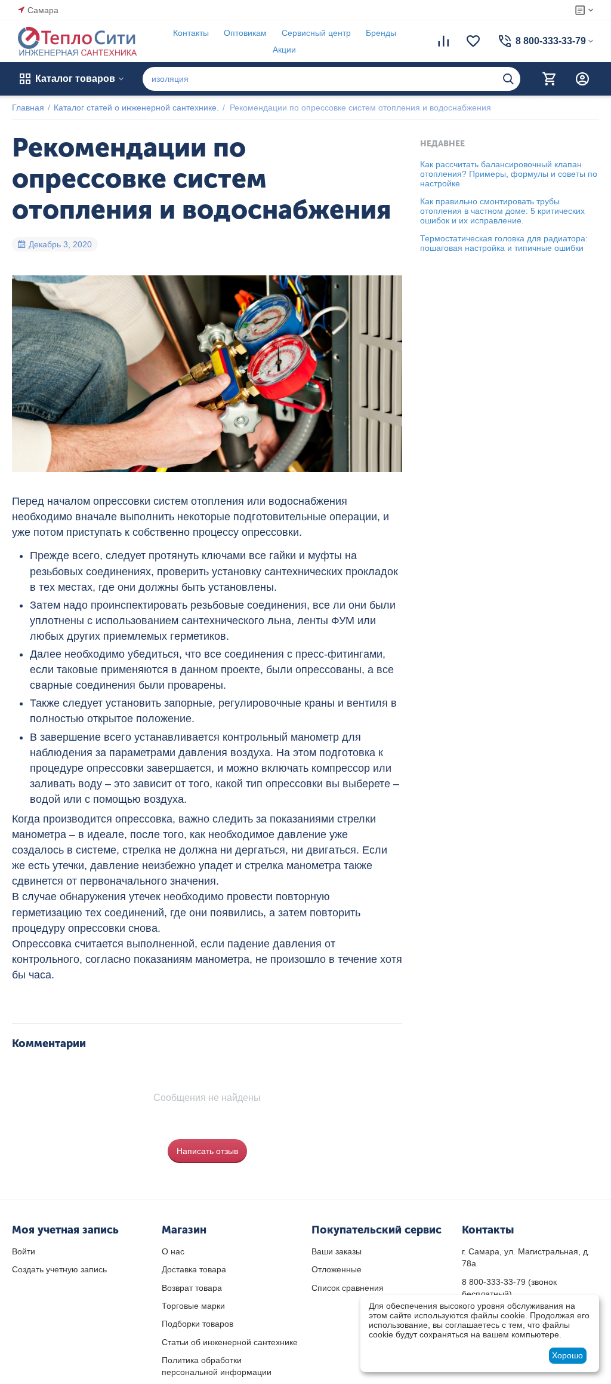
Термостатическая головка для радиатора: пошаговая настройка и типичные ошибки (504, 243)
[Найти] (508, 79)
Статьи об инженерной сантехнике (230, 1342)
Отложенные (336, 1269)
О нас (173, 1251)
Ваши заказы (336, 1251)
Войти (23, 1251)
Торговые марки (193, 1306)
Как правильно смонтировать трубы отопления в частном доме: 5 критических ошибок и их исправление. (502, 211)
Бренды (381, 33)
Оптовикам (245, 33)
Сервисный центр (316, 33)
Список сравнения (347, 1288)
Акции (284, 49)
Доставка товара (194, 1269)
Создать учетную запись (59, 1269)
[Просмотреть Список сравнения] (443, 41)
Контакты (191, 33)
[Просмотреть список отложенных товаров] (473, 41)
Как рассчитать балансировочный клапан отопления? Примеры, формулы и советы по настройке (508, 173)
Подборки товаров (197, 1323)
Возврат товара (192, 1288)
